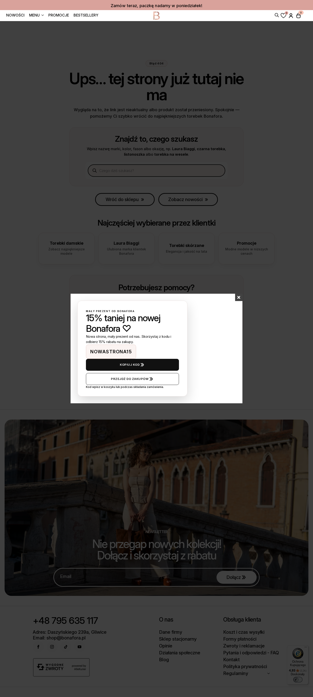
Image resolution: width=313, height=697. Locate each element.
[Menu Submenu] (42, 15)
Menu (34, 15)
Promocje (58, 15)
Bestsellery (86, 15)
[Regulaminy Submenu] (270, 673)
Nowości (15, 15)
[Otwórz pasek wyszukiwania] (277, 14)
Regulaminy (235, 673)
